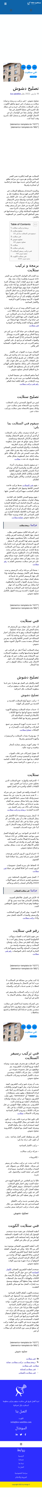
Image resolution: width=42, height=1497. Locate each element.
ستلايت (15, 245)
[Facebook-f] (25, 1435)
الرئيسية (21, 1456)
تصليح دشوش (17, 239)
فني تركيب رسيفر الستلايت (22, 251)
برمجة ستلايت (30, 1362)
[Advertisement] (21, 38)
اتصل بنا (21, 1467)
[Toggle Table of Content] (34, 224)
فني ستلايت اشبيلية (28, 1369)
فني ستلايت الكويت (19, 256)
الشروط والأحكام (21, 1477)
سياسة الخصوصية (21, 1473)
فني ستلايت (17, 236)
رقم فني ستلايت (18, 248)
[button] (4, 4)
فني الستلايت (27, 485)
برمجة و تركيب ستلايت (20, 228)
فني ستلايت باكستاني (27, 1373)
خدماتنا (21, 1459)
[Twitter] (21, 1435)
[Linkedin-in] (17, 1435)
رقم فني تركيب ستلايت (29, 384)
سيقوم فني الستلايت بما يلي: (26, 234)
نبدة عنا (21, 1463)
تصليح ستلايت (17, 231)
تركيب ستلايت (28, 918)
